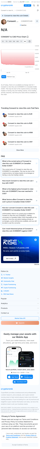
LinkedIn (6, 291)
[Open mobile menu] (38, 5)
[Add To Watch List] (37, 21)
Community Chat (8, 281)
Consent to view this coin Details (16, 16)
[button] (13, 377)
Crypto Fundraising (9, 284)
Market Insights (8, 278)
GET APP (27, 5)
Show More (20, 150)
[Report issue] (38, 10)
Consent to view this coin (7, 10)
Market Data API (20, 318)
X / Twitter (6, 274)
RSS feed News (8, 294)
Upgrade (21, 323)
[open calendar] (29, 41)
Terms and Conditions (13, 435)
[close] (35, 240)
